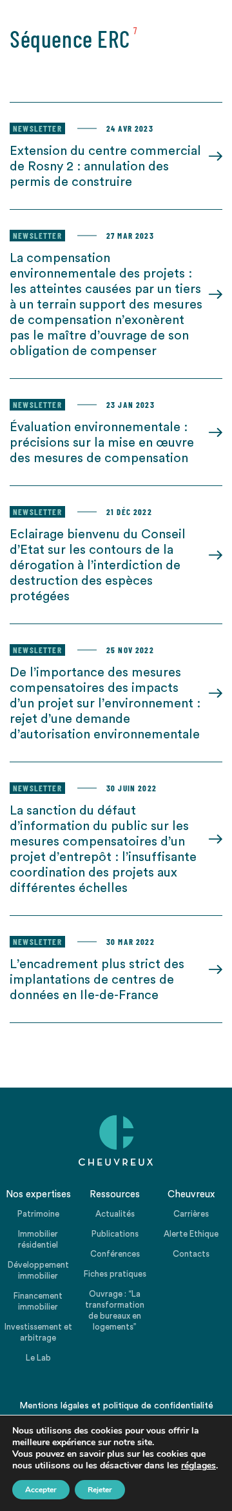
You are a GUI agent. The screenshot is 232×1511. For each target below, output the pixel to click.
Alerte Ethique (191, 1234)
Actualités (115, 1214)
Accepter (41, 1490)
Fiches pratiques (115, 1274)
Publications (115, 1234)
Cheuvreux (116, 1140)
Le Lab (38, 1358)
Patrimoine (38, 1214)
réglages (198, 1466)
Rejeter (100, 1490)
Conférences (115, 1254)
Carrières (191, 1214)
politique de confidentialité (158, 1405)
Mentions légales (54, 1405)
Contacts (191, 1254)
